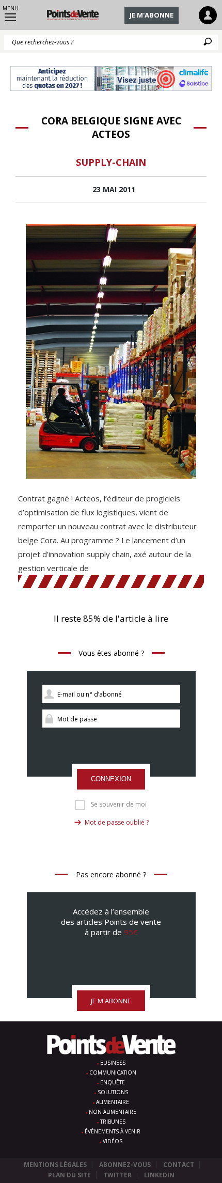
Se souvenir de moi (119, 804)
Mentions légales (55, 1164)
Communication (112, 1072)
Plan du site (69, 1175)
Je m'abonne (151, 15)
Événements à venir (112, 1131)
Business (112, 1062)
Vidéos (112, 1141)
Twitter (117, 1175)
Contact (178, 1164)
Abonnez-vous (125, 1164)
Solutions (113, 1092)
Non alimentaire (112, 1111)
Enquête (112, 1082)
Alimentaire (112, 1102)
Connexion (111, 779)
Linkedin (159, 1175)
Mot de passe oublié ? (117, 822)
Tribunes (112, 1121)
